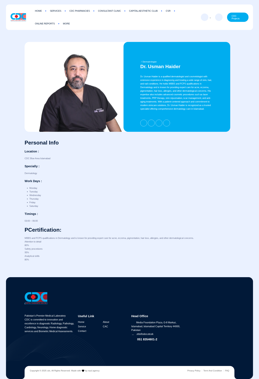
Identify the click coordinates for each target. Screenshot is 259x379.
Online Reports (45, 23)
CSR (168, 11)
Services (55, 11)
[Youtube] (166, 123)
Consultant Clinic (109, 11)
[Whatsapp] (49, 348)
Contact (82, 331)
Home (38, 11)
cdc (48, 370)
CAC (105, 326)
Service (82, 326)
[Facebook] (143, 123)
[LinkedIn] (151, 123)
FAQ (227, 370)
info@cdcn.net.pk (144, 334)
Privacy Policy (193, 370)
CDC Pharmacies (79, 11)
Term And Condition (212, 370)
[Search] (219, 17)
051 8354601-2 (146, 339)
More (66, 23)
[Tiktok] (43, 348)
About (106, 322)
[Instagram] (159, 123)
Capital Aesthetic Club (143, 11)
